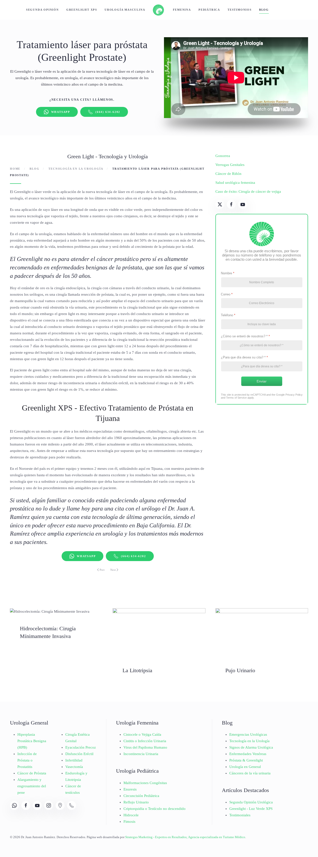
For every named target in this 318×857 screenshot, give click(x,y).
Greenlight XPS (81, 9)
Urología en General (245, 767)
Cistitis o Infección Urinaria (144, 741)
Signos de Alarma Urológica (251, 747)
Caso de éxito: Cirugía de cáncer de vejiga (248, 191)
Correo (227, 294)
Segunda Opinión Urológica (251, 802)
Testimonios (240, 9)
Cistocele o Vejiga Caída (142, 734)
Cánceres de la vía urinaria (250, 773)
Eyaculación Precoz (80, 747)
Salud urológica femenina (235, 183)
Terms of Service (236, 397)
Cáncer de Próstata (31, 773)
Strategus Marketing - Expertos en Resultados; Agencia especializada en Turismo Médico (185, 837)
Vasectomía (74, 767)
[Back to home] (159, 10)
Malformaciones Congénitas (145, 783)
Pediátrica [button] (209, 9)
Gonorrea (222, 156)
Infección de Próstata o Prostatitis (27, 760)
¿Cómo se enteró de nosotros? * (245, 336)
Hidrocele (131, 815)
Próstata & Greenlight (246, 760)
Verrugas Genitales (229, 165)
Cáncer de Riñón (228, 174)
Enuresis (130, 789)
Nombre (227, 273)
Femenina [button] (182, 9)
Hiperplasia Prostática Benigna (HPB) (31, 740)
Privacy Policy (294, 394)
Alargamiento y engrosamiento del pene (31, 786)
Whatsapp (60, 111)
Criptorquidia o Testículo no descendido (154, 809)
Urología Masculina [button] (125, 9)
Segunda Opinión (42, 9)
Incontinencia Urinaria (140, 754)
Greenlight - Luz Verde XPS (251, 809)
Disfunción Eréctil (79, 754)
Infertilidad (73, 760)
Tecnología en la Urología (249, 741)
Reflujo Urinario (136, 802)
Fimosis (129, 822)
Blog (264, 9)
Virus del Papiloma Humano (145, 747)
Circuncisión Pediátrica (141, 796)
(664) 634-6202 (107, 111)
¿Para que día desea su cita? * (244, 357)
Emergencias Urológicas (248, 734)
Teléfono (228, 315)
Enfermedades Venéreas (247, 754)
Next (113, 569)
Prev (102, 569)
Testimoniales (239, 815)
